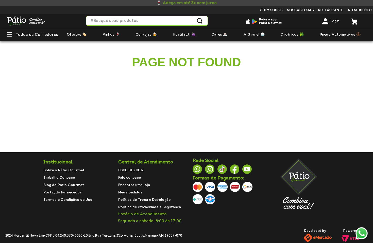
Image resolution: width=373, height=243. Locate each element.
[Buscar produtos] (200, 20)
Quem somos (271, 10)
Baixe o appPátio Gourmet (270, 21)
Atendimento (359, 10)
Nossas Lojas (300, 10)
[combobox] (147, 21)
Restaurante (330, 10)
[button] (9, 35)
